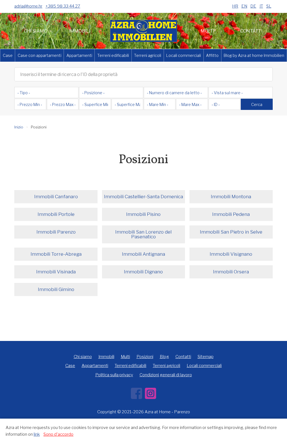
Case (8, 55)
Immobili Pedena (231, 214)
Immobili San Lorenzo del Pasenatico (143, 234)
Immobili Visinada (56, 271)
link (37, 434)
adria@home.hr (28, 6)
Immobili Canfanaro (56, 196)
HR (235, 6)
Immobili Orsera (231, 271)
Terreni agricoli (147, 55)
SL (268, 6)
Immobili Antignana (143, 254)
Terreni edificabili (113, 55)
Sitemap (206, 356)
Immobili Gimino (56, 289)
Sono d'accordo (58, 434)
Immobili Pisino (143, 214)
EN (244, 6)
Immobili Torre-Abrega (56, 254)
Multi (207, 31)
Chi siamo (35, 31)
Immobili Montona (231, 196)
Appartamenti (79, 55)
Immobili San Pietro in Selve (231, 232)
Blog (164, 356)
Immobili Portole (56, 214)
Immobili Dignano (143, 271)
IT (261, 6)
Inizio (18, 127)
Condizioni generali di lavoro (166, 374)
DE (253, 6)
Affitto (212, 55)
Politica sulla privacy (114, 374)
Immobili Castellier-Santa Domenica (143, 196)
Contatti (251, 31)
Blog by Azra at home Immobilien (254, 55)
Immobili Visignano (231, 254)
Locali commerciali (183, 55)
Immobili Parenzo (56, 232)
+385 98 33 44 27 (62, 6)
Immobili (79, 31)
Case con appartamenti (39, 55)
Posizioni (144, 356)
